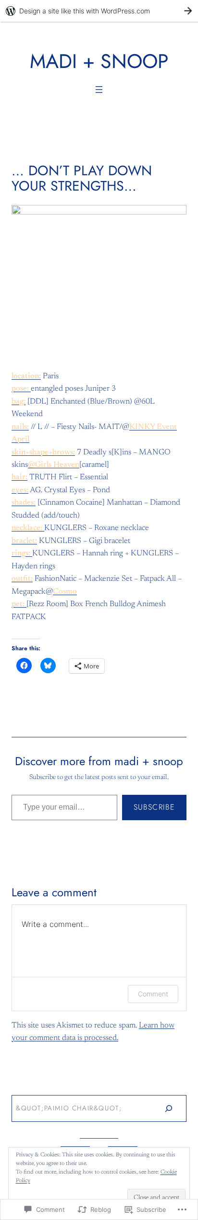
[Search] (168, 1108)
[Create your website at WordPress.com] (99, 11)
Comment (153, 994)
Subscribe (154, 807)
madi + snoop (99, 61)
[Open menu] (99, 89)
